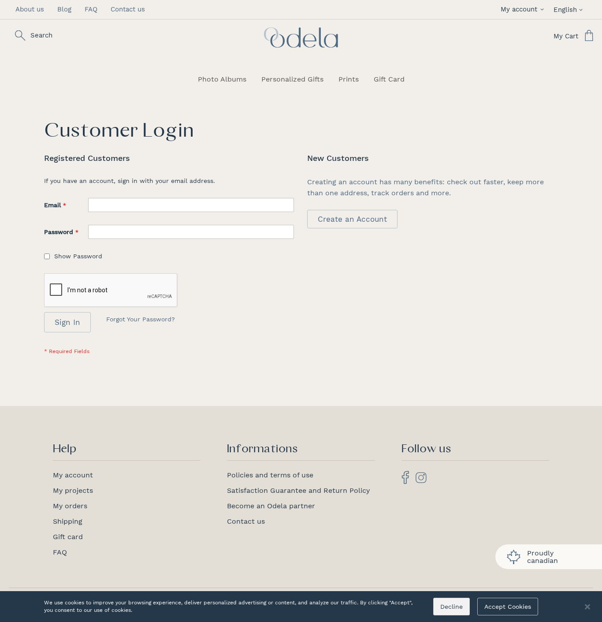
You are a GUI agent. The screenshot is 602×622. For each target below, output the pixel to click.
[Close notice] (587, 606)
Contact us (128, 9)
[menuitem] (222, 79)
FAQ (91, 9)
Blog (64, 9)
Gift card (68, 537)
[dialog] (301, 606)
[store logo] (301, 37)
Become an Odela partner (271, 506)
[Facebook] (405, 481)
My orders (70, 506)
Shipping (67, 521)
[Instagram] (421, 481)
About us (29, 9)
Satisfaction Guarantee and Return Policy (298, 490)
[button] (524, 9)
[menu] (301, 79)
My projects (73, 490)
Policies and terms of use (270, 475)
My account (73, 475)
